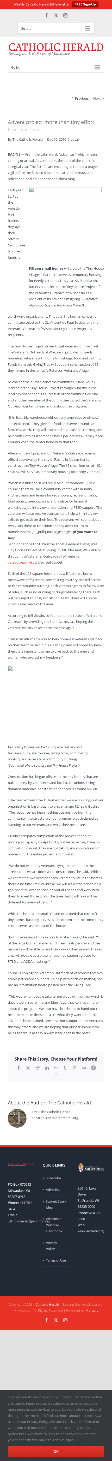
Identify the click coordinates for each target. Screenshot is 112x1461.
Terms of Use (56, 1260)
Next (97, 98)
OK (56, 1451)
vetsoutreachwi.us (22, 562)
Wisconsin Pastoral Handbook (54, 1224)
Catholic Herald (47, 1304)
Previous (82, 98)
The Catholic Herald (28, 139)
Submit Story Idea (56, 1204)
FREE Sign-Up (85, 4)
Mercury (91, 1310)
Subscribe (53, 1178)
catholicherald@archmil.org (29, 1221)
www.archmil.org (91, 1231)
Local (75, 139)
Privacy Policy (51, 1245)
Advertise (53, 1189)
